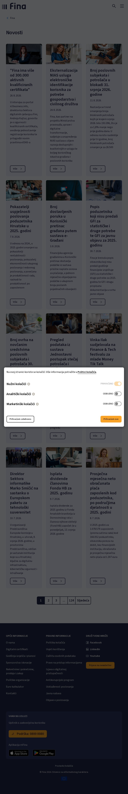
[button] (29, 384)
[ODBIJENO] (118, 393)
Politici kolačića (87, 372)
